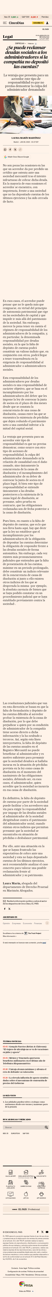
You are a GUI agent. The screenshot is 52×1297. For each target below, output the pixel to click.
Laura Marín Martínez (26, 138)
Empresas (19, 44)
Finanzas (38, 923)
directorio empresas (41, 1187)
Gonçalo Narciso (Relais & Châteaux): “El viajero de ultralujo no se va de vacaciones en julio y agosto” (25, 1049)
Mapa (18, 1275)
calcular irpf (10, 1176)
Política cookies (34, 1268)
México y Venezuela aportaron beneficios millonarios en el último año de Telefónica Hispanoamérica (24, 1061)
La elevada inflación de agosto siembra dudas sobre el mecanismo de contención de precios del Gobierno (25, 1080)
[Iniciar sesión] (47, 23)
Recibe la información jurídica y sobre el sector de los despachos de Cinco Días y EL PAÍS (25, 902)
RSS (23, 1275)
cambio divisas (26, 1186)
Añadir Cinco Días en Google (18, 157)
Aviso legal (23, 1268)
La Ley (41, 38)
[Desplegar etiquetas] (47, 923)
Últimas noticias (12, 1041)
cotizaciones (11, 1198)
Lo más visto (9, 1095)
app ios (26, 1198)
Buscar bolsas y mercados (17, 1119)
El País (45, 29)
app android (41, 1198)
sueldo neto (41, 1176)
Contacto (14, 1268)
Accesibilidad (10, 1275)
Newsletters (29, 1275)
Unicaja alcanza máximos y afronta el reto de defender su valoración (24, 1070)
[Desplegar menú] (5, 23)
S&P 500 (25, 17)
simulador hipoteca (26, 1176)
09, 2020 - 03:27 (29, 142)
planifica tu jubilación (10, 1187)
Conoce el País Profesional (26, 1209)
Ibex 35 (7, 17)
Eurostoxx (15, 1133)
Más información (9, 936)
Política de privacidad (35, 1271)
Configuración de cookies (17, 1271)
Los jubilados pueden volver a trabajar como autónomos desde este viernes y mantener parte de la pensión (26, 1104)
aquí (44, 943)
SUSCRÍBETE (38, 23)
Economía (27, 923)
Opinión (6, 923)
